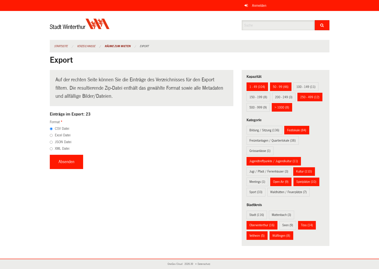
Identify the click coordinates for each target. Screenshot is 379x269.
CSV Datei (62, 128)
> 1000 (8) (282, 107)
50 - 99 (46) (280, 87)
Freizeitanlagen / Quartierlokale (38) (272, 140)
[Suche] (322, 25)
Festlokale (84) (296, 130)
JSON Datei (63, 142)
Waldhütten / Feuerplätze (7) (288, 192)
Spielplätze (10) (306, 181)
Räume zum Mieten (118, 46)
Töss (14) (307, 225)
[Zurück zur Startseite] (80, 27)
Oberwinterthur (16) (261, 225)
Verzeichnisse (86, 46)
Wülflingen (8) (281, 235)
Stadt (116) (256, 215)
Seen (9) (287, 225)
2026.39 (189, 264)
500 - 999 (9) (258, 107)
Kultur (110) (304, 171)
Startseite (61, 46)
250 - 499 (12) (309, 97)
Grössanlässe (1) (259, 151)
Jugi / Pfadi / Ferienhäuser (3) (268, 171)
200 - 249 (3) (283, 97)
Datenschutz (205, 264)
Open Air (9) (280, 181)
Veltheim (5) (257, 235)
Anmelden (259, 5)
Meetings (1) (257, 181)
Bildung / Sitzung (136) (264, 130)
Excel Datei (62, 135)
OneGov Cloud (176, 264)
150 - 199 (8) (258, 97)
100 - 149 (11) (305, 87)
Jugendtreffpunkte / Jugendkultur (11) (273, 161)
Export (144, 46)
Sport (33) (255, 192)
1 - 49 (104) (257, 87)
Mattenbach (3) (281, 215)
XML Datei (62, 148)
